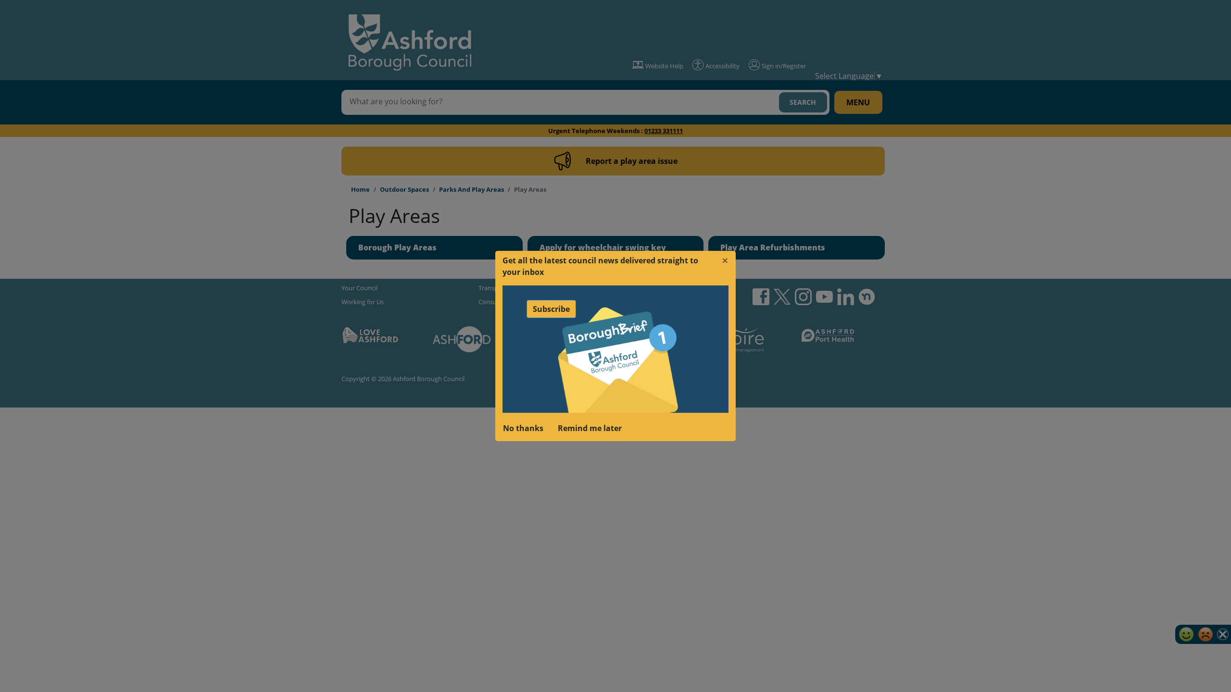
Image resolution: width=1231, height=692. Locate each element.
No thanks (523, 428)
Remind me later (590, 428)
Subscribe (551, 309)
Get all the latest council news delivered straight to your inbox (600, 266)
